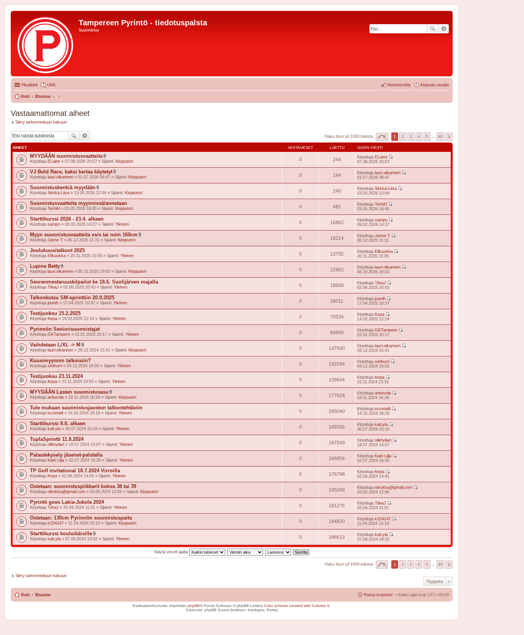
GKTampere (59, 334)
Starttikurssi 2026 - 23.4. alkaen (67, 219)
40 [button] (440, 136)
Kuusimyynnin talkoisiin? (60, 360)
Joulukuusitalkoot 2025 (57, 250)
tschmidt (55, 413)
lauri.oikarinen (60, 177)
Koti (25, 594)
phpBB (194, 606)
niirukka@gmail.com (66, 491)
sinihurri (55, 365)
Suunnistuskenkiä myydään (63, 187)
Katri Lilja (56, 460)
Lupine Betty (45, 266)
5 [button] (427, 136)
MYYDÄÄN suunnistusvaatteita (66, 156)
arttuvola (56, 397)
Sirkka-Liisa (58, 192)
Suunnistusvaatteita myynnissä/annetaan (78, 203)
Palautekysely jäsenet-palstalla (66, 455)
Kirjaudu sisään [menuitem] (434, 84)
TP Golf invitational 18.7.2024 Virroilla (75, 470)
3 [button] (411, 136)
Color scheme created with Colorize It (297, 606)
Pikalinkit (29, 84)
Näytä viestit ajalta (171, 551)
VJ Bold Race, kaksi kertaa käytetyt (71, 172)
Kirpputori (124, 161)
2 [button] (403, 136)
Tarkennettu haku (443, 28)
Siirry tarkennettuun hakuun (41, 122)
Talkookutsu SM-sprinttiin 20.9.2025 (72, 297)
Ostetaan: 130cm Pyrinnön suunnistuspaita (81, 518)
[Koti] (46, 43)
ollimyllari (56, 444)
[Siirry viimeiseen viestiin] (391, 157)
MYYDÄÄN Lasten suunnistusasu (69, 392)
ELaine (54, 161)
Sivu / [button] (382, 137)
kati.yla (54, 428)
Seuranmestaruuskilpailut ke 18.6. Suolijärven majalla (94, 282)
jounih (53, 302)
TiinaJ (53, 287)
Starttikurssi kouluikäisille (61, 533)
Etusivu (43, 594)
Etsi (432, 28)
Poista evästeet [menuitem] (378, 594)
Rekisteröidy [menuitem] (399, 84)
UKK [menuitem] (51, 84)
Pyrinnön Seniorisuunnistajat (65, 329)
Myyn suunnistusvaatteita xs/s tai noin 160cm (84, 235)
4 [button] (419, 136)
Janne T (55, 240)
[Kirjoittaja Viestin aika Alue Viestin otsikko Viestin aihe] (245, 551)
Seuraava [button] (449, 137)
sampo (54, 224)
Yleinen (122, 224)
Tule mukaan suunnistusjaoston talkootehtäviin (86, 408)
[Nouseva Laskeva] (278, 551)
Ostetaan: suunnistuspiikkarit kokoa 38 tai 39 (83, 486)
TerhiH (54, 208)
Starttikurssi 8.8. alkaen (58, 423)
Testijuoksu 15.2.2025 (55, 313)
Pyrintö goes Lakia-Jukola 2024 (67, 502)
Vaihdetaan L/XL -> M (55, 345)
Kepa (52, 318)
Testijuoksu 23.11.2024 (56, 376)
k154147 (56, 523)
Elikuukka (57, 255)
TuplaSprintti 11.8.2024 (57, 439)
